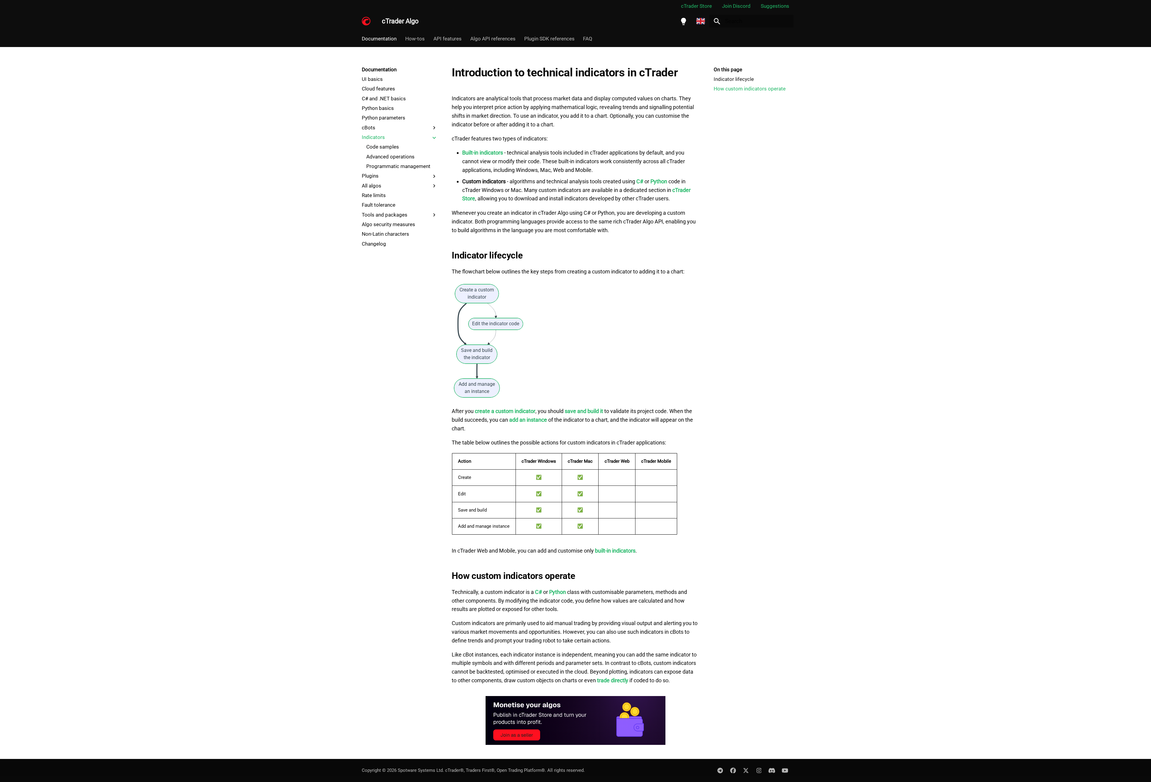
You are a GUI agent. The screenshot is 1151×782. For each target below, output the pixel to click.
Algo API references (493, 39)
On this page (728, 69)
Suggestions (775, 6)
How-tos (415, 39)
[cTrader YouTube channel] (784, 770)
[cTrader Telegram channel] (720, 770)
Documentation (379, 39)
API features (447, 39)
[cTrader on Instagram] (759, 770)
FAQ (587, 39)
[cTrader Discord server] (772, 770)
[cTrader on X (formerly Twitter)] (746, 770)
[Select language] (701, 21)
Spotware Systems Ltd (420, 770)
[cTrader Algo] (366, 21)
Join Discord (736, 6)
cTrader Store (696, 6)
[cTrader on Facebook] (733, 770)
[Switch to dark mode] (683, 21)
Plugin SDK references (549, 39)
